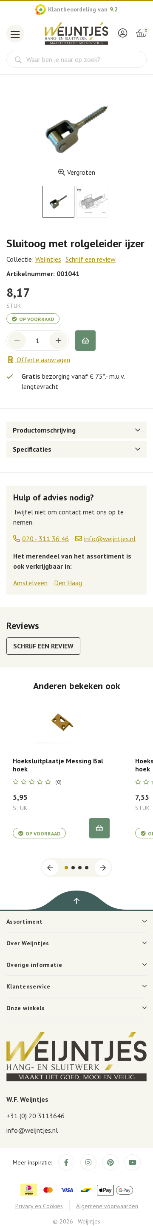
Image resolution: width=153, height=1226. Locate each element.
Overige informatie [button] (34, 965)
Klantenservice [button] (28, 986)
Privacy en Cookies (39, 1206)
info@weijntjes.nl (32, 1130)
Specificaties (32, 449)
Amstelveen (30, 582)
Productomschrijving (44, 430)
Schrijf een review (90, 259)
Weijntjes (48, 259)
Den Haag (68, 582)
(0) (58, 782)
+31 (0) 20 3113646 (35, 1115)
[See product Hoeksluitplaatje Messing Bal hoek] (61, 724)
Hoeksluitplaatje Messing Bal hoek (58, 765)
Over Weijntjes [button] (27, 943)
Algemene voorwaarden (107, 1206)
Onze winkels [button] (25, 1008)
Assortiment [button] (24, 921)
